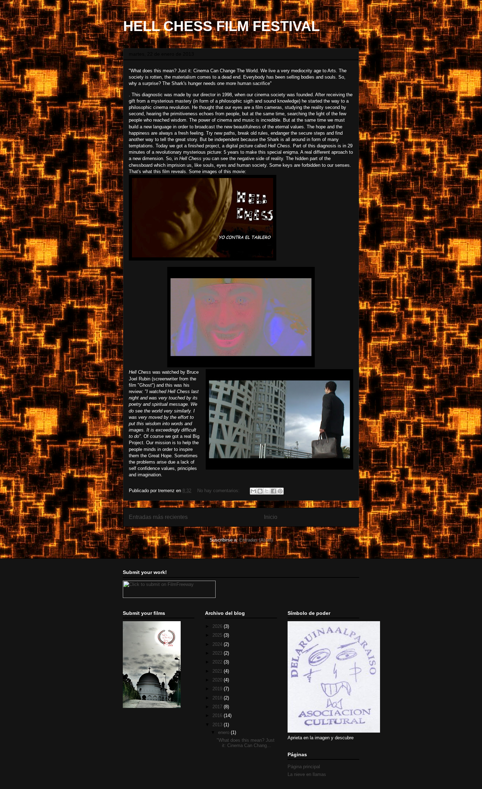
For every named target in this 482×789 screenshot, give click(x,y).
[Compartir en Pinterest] (280, 491)
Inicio (270, 517)
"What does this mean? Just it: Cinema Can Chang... (246, 743)
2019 (218, 688)
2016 (218, 715)
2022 (218, 662)
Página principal (304, 766)
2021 (218, 671)
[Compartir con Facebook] (273, 491)
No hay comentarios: (219, 490)
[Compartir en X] (266, 491)
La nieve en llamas (307, 774)
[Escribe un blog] (260, 491)
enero (224, 732)
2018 (218, 698)
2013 (218, 724)
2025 (218, 635)
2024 (218, 644)
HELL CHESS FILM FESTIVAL (221, 26)
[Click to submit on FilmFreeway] (169, 596)
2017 (218, 706)
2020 (218, 680)
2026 (218, 626)
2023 (218, 653)
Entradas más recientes (158, 517)
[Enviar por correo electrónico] (253, 491)
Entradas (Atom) (256, 540)
